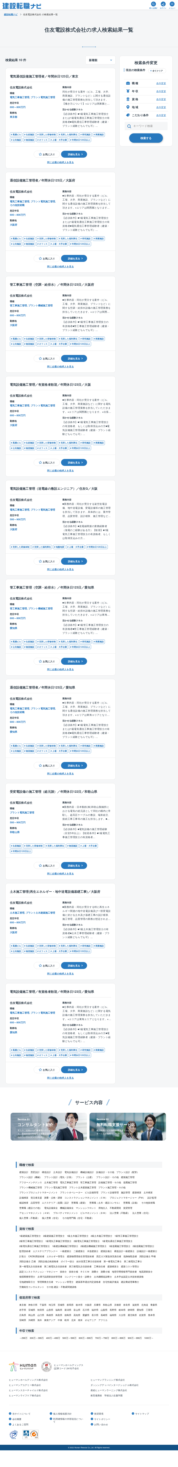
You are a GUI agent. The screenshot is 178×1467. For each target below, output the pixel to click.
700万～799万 (102, 1338)
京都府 (117, 1304)
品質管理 (35, 1202)
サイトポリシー (102, 1419)
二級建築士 (79, 1251)
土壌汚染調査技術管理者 (49, 1276)
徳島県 (67, 1315)
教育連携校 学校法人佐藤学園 (107, 1395)
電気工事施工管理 (69, 1182)
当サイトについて (21, 1413)
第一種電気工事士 (113, 1261)
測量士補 (105, 1271)
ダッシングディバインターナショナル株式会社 (115, 1385)
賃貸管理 (127, 1207)
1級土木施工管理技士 (77, 1235)
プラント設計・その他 (107, 1177)
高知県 (77, 1315)
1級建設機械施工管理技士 (65, 1246)
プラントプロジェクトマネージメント (38, 1192)
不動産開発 (115, 1207)
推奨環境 (98, 1413)
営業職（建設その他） (30, 1207)
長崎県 (104, 1315)
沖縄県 (31, 1320)
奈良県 (126, 1304)
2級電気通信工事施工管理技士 (34, 1246)
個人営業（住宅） (51, 1218)
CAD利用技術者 (36, 1256)
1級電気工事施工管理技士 (58, 1241)
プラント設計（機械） (30, 1177)
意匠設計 (35, 1172)
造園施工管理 (130, 1182)
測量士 (95, 1271)
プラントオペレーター (71, 1192)
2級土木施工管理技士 (101, 1235)
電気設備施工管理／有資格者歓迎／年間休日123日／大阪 (50, 384)
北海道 (144, 1304)
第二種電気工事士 (133, 1261)
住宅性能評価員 (111, 1281)
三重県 (149, 1309)
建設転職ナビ (11, 14)
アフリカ (102, 1320)
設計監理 (151, 1197)
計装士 (22, 1256)
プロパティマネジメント (65, 1213)
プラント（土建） (85, 1177)
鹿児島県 (132, 1315)
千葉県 (43, 1304)
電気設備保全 (51, 1207)
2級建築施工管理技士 (54, 1235)
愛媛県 (86, 1315)
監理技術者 (25, 1251)
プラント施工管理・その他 (112, 1187)
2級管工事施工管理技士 (31, 1241)
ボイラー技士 (67, 1261)
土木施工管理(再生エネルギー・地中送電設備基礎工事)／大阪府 (55, 891)
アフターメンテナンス (30, 1182)
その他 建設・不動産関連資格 (61, 1286)
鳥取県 (58, 1315)
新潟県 (67, 1309)
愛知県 (140, 1309)
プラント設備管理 (110, 1192)
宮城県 (31, 1309)
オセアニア (90, 1320)
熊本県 (151, 1315)
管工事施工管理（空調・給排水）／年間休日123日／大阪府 (52, 284)
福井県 (95, 1309)
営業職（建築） (79, 1202)
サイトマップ (142, 1413)
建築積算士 (113, 1266)
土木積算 (148, 1192)
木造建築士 (92, 1251)
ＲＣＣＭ (84, 1271)
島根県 (49, 1315)
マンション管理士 (64, 1281)
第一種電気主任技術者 (30, 1266)
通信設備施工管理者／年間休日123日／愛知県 (42, 687)
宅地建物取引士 (27, 1281)
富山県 (77, 1309)
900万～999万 (135, 1338)
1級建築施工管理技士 (30, 1235)
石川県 (86, 1309)
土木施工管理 (51, 1182)
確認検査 (23, 1202)
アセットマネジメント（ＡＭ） (35, 1213)
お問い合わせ (101, 1424)
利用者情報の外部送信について (68, 1420)
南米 (80, 1320)
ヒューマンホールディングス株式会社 (28, 1379)
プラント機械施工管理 (30, 1187)
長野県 (113, 1309)
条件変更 (161, 83)
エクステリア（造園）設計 (55, 1202)
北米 (73, 1320)
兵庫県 (97, 1304)
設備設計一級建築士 (147, 1251)
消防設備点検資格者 (48, 1261)
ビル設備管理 (91, 1192)
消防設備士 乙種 (27, 1261)
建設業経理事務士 (130, 1281)
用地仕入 (102, 1207)
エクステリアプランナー (45, 1251)
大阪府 (88, 1304)
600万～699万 (86, 1338)
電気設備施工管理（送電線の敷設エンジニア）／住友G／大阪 (54, 488)
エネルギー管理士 (56, 1256)
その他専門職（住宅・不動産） (78, 1218)
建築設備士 (106, 1251)
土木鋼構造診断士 (103, 1276)
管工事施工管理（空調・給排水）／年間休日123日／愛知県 (52, 587)
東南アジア (49, 1320)
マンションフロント (86, 1207)
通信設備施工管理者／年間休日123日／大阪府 (42, 180)
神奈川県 (32, 1304)
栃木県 (79, 1304)
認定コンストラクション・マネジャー (38, 1271)
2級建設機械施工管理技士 (93, 1246)
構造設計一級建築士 (124, 1251)
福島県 (58, 1309)
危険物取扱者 (130, 1256)
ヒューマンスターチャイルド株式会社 (28, 1390)
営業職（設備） (131, 1202)
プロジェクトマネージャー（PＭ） (127, 1197)
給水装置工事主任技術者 (88, 1261)
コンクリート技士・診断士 (78, 1276)
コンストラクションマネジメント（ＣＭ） (85, 1197)
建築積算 (136, 1192)
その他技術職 (148, 1202)
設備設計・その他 (105, 1172)
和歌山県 (107, 1304)
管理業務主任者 (45, 1281)
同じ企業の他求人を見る (60, 162)
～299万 (23, 1338)
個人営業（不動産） (29, 1218)
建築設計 (23, 1172)
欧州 (66, 1320)
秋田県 (40, 1309)
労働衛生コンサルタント (31, 1286)
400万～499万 (53, 1338)
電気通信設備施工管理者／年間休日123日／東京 (44, 76)
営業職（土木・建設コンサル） (105, 1202)
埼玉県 (52, 1304)
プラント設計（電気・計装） (59, 1177)
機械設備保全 (67, 1207)
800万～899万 (118, 1338)
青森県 (153, 1304)
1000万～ (148, 1338)
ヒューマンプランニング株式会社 (108, 1379)
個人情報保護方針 (62, 1413)
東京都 (22, 1304)
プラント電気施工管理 (55, 1187)
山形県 (49, 1309)
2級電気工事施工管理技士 (87, 1241)
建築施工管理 (128, 1177)
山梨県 (104, 1309)
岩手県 (22, 1309)
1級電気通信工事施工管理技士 (117, 1241)
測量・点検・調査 (53, 1197)
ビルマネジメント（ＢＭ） (93, 1213)
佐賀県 (142, 1315)
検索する (146, 138)
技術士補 (73, 1271)
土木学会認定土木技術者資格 (129, 1276)
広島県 (22, 1315)
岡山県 (31, 1315)
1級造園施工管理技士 (119, 1246)
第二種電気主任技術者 (55, 1266)
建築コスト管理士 (130, 1266)
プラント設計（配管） (127, 1172)
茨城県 (61, 1304)
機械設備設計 (87, 1172)
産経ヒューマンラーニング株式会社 (109, 1390)
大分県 (122, 1315)
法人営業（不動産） (120, 1213)
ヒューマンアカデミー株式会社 (25, 1385)
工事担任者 (99, 1266)
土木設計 (57, 1172)
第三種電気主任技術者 (80, 1266)
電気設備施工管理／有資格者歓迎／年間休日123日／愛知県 (52, 991)
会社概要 (17, 1419)
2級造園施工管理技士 (143, 1246)
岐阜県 (122, 1309)
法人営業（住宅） (141, 1213)
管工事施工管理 (88, 1182)
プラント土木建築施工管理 (82, 1187)
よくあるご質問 (20, 1424)
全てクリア (157, 70)
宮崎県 (22, 1320)
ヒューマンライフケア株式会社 (25, 1395)
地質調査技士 (146, 1271)
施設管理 (125, 1192)
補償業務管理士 (27, 1276)
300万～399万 (37, 1338)
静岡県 (131, 1309)
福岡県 (113, 1315)
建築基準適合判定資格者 (88, 1281)
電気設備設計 (71, 1172)
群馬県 (70, 1304)
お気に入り (49, 154)
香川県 (95, 1315)
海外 (39, 1320)
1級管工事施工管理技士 (126, 1235)
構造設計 (46, 1172)
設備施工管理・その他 (109, 1182)
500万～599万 (69, 1338)
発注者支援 (36, 1197)
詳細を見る (74, 154)
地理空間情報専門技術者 (124, 1271)
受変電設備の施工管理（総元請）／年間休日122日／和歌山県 (53, 791)
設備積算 (23, 1197)
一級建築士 (65, 1251)
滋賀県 (135, 1304)
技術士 (63, 1271)
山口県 (40, 1315)
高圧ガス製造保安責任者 (108, 1256)
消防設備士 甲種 (147, 1256)
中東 (60, 1320)
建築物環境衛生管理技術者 (80, 1256)
